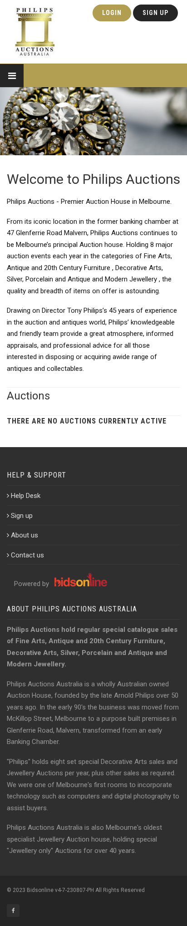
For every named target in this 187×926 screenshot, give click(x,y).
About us (24, 535)
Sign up (22, 516)
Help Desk (25, 496)
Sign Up (155, 12)
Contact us (27, 555)
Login (112, 12)
